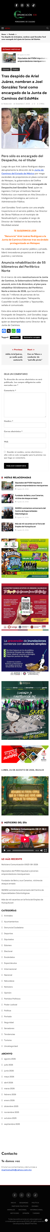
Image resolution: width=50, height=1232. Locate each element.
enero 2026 (9, 1100)
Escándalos (9, 957)
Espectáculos (10, 963)
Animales (8, 915)
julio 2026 (8, 1064)
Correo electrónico (13, 431)
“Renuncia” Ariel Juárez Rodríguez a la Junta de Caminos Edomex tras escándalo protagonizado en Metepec (25, 240)
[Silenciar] (41, 850)
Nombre (8, 421)
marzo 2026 (9, 1088)
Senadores (9, 1028)
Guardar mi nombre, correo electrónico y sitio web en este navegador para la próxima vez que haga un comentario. (25, 455)
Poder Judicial (10, 1004)
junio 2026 (9, 1070)
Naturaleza (9, 981)
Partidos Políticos (12, 998)
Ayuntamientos (11, 921)
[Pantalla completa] (45, 850)
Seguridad (9, 1022)
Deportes (8, 933)
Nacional (8, 975)
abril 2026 (8, 1082)
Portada (8, 1016)
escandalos (15, 337)
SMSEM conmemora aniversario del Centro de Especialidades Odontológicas (30, 511)
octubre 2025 (10, 1118)
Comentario (10, 390)
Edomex (6, 69)
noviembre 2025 (11, 1112)
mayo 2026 (9, 1076)
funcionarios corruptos (32, 337)
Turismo (8, 1040)
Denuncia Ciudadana (13, 927)
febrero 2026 (10, 1094)
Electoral (8, 951)
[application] (25, 839)
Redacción (8, 104)
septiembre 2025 (12, 1124)
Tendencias (9, 1034)
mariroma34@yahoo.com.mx (16, 1170)
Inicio (13, 1203)
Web (6, 441)
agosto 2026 (10, 1058)
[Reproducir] (4, 850)
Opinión (7, 992)
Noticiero (8, 986)
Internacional (10, 969)
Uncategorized (11, 1046)
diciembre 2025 (11, 1106)
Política (15, 69)
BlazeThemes (31, 1223)
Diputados (9, 939)
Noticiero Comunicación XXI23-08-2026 (19, 864)
